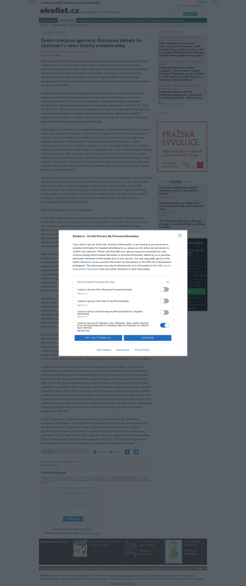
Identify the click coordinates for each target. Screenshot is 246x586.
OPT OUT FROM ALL (98, 338)
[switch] (164, 289)
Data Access (123, 349)
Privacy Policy (142, 349)
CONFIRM (147, 338)
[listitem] (123, 282)
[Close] (181, 236)
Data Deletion (104, 349)
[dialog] (123, 293)
